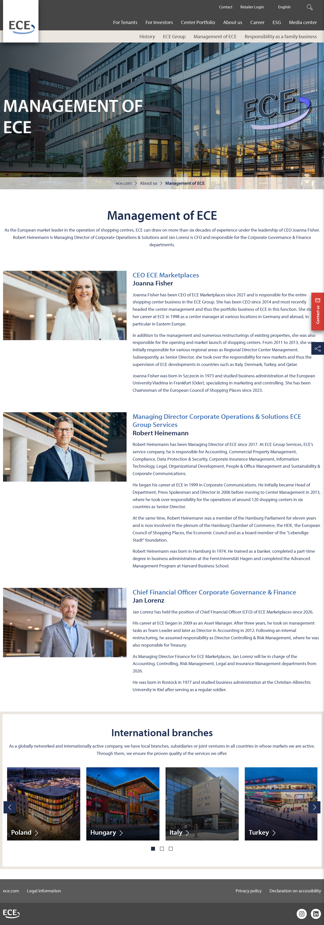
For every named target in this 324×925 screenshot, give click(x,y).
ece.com (11, 891)
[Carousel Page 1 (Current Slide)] (153, 849)
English (284, 6)
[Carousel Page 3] (171, 849)
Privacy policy (248, 891)
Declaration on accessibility (295, 891)
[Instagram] (302, 914)
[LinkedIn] (316, 914)
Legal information (44, 891)
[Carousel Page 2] (162, 849)
